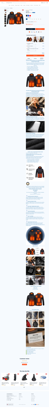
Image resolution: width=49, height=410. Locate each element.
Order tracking (20, 396)
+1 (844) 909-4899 (9, 397)
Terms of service (33, 396)
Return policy (32, 399)
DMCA (19, 399)
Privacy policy (33, 395)
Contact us (20, 395)
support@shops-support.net (10, 398)
